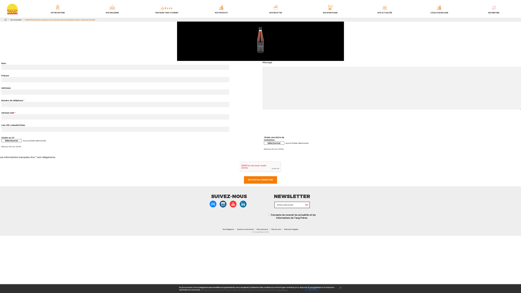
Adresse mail (8, 113)
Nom (3, 63)
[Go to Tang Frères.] (5, 20)
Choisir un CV (7, 137)
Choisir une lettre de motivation (274, 138)
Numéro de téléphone (12, 100)
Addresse (6, 88)
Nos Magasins (228, 229)
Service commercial (245, 229)
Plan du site (276, 229)
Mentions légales (291, 229)
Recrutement (262, 229)
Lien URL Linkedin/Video (13, 125)
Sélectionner (11, 140)
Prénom (5, 75)
